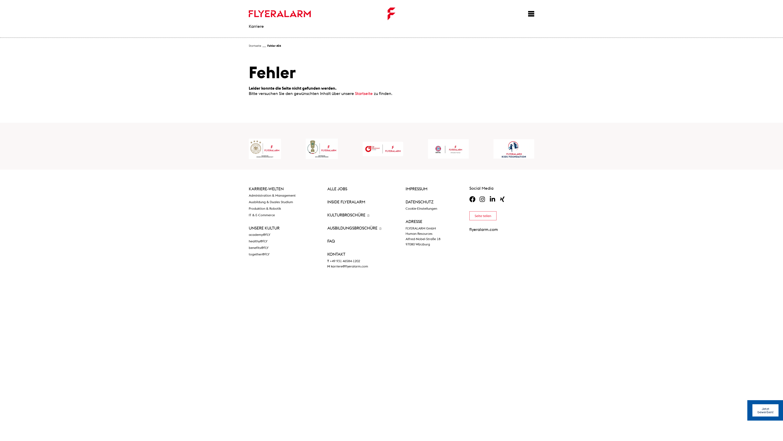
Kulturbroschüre (346, 214)
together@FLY (259, 254)
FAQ (331, 241)
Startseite (255, 46)
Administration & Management (272, 195)
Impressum (416, 188)
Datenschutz (420, 201)
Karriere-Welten (266, 188)
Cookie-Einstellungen (421, 208)
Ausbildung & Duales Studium (271, 202)
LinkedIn (492, 199)
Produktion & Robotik (265, 208)
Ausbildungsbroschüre (352, 228)
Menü (531, 14)
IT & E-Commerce (262, 215)
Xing (502, 199)
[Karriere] (280, 13)
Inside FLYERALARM (346, 201)
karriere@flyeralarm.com (349, 266)
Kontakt (336, 254)
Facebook (472, 199)
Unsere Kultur (264, 228)
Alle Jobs (337, 188)
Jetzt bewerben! (765, 410)
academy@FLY (259, 235)
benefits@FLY (259, 248)
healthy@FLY (258, 241)
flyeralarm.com (483, 229)
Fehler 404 (274, 46)
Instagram (482, 199)
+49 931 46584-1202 (345, 261)
